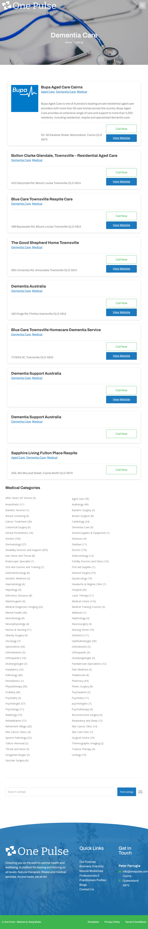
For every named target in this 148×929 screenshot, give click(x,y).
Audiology (77, 504)
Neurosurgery (80, 624)
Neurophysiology (15, 624)
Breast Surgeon (81, 516)
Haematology (13, 584)
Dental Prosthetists (16, 533)
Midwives (77, 612)
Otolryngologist (14, 663)
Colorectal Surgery (16, 527)
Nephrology (79, 618)
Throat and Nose (15, 749)
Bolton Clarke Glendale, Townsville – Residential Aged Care (64, 156)
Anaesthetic (12, 504)
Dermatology (13, 544)
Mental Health (13, 612)
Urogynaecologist (15, 755)
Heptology (11, 589)
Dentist (9, 538)
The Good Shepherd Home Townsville (45, 243)
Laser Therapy (80, 595)
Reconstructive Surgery (85, 715)
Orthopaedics (13, 658)
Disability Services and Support (23, 550)
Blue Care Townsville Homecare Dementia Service (56, 330)
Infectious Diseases (16, 595)
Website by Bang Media (29, 922)
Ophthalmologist (81, 641)
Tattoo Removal (15, 743)
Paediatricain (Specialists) (86, 663)
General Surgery (81, 573)
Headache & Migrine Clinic (87, 584)
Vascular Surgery (15, 760)
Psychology (12, 709)
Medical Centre (80, 601)
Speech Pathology (16, 737)
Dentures (77, 538)
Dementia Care (66, 91)
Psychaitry (11, 698)
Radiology (11, 715)
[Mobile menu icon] (142, 5)
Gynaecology (79, 578)
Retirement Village (16, 726)
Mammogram (13, 601)
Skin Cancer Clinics (16, 732)
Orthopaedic (79, 652)
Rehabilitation (13, 720)
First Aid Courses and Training (22, 567)
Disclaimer (93, 922)
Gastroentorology (15, 573)
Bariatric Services (15, 510)
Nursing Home (80, 629)
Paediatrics (11, 669)
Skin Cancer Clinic (82, 726)
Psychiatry (78, 698)
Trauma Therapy (81, 749)
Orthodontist (79, 646)
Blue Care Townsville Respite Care (42, 199)
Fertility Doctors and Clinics (88, 561)
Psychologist (12, 703)
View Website (121, 138)
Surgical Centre (80, 737)
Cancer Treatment (16, 521)
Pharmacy (78, 681)
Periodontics (12, 681)
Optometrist (12, 646)
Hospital (76, 589)
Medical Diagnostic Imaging (21, 607)
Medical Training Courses (86, 607)
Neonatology (13, 618)
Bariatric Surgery (81, 510)
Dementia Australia (28, 286)
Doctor (76, 550)
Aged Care (48, 91)
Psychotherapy (80, 709)
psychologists (80, 703)
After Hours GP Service (18, 498)
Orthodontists (13, 652)
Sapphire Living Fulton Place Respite (44, 453)
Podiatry (10, 692)
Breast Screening (15, 516)
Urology (76, 755)
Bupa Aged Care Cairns (62, 87)
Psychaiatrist (79, 692)
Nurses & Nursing (15, 629)
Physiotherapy (13, 686)
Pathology (11, 675)
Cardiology (78, 521)
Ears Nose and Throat (18, 555)
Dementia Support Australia (36, 373)
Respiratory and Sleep (84, 720)
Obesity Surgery (14, 635)
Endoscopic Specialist (17, 561)
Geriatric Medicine (15, 578)
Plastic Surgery (80, 686)
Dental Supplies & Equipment (89, 533)
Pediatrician (78, 675)
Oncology (11, 641)
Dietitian (77, 544)
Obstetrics (78, 635)
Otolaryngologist (81, 658)
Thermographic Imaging (86, 743)
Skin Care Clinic (80, 732)
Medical (82, 91)
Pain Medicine (80, 669)
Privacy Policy (112, 922)
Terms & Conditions (135, 922)
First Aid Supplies (82, 567)
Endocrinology (80, 555)
